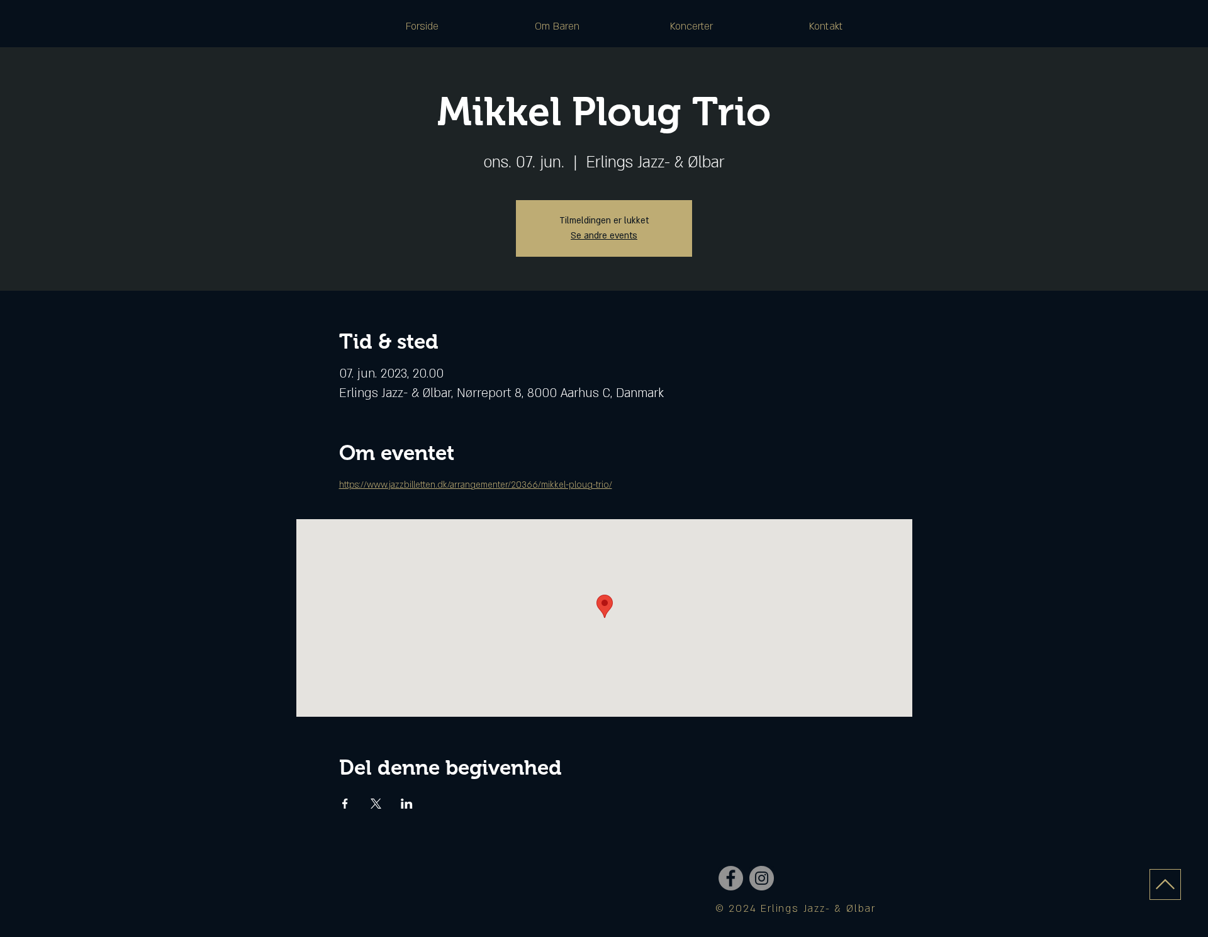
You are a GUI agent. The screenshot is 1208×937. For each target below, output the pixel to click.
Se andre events (604, 236)
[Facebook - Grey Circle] (731, 878)
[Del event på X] (376, 804)
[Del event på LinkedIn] (407, 804)
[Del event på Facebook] (345, 804)
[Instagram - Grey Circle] (761, 878)
